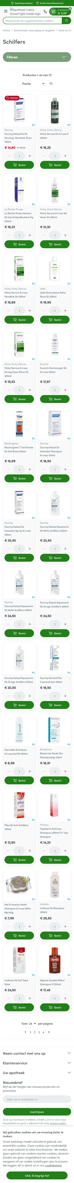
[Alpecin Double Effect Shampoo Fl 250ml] (55, 960)
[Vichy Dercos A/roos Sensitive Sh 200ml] (19, 269)
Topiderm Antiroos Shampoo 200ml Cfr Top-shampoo (54, 832)
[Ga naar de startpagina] (26, 11)
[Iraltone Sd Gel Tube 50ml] (19, 960)
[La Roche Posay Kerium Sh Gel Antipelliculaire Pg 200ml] (19, 189)
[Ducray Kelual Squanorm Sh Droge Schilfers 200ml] (19, 658)
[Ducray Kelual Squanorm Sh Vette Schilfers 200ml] (55, 503)
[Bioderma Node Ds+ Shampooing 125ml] (55, 730)
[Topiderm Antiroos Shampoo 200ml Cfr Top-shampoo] (55, 805)
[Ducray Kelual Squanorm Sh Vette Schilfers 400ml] (19, 582)
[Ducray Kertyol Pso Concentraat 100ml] (55, 658)
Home (6, 30)
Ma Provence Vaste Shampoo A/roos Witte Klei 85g (17, 908)
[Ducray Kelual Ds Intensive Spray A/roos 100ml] (19, 503)
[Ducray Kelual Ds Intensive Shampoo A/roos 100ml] (55, 424)
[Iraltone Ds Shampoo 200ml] (55, 884)
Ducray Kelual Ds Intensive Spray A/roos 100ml (17, 530)
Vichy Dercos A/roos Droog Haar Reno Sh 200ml (16, 372)
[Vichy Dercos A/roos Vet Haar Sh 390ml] (55, 189)
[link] (26, 1032)
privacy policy (58, 1123)
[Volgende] (48, 1032)
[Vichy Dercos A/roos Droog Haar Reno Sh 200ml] (19, 344)
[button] (37, 57)
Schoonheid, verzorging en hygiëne (34, 30)
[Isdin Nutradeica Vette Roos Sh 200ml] (55, 269)
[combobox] (32, 20)
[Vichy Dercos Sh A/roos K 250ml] (55, 110)
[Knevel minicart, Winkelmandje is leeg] (53, 11)
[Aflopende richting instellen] (51, 83)
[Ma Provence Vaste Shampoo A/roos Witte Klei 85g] (19, 884)
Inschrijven (37, 1112)
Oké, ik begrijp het (37, 1175)
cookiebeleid (53, 1165)
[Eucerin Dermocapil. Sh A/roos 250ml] (55, 344)
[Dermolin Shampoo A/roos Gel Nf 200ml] (19, 730)
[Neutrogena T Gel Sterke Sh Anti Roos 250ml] (19, 424)
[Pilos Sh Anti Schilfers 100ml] (19, 805)
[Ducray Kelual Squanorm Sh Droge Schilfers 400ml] (55, 582)
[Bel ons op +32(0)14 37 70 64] (45, 11)
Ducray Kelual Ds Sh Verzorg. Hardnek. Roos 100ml (18, 137)
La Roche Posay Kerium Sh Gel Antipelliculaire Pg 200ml (18, 217)
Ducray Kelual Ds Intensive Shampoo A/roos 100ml (51, 451)
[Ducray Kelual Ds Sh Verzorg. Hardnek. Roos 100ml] (19, 110)
